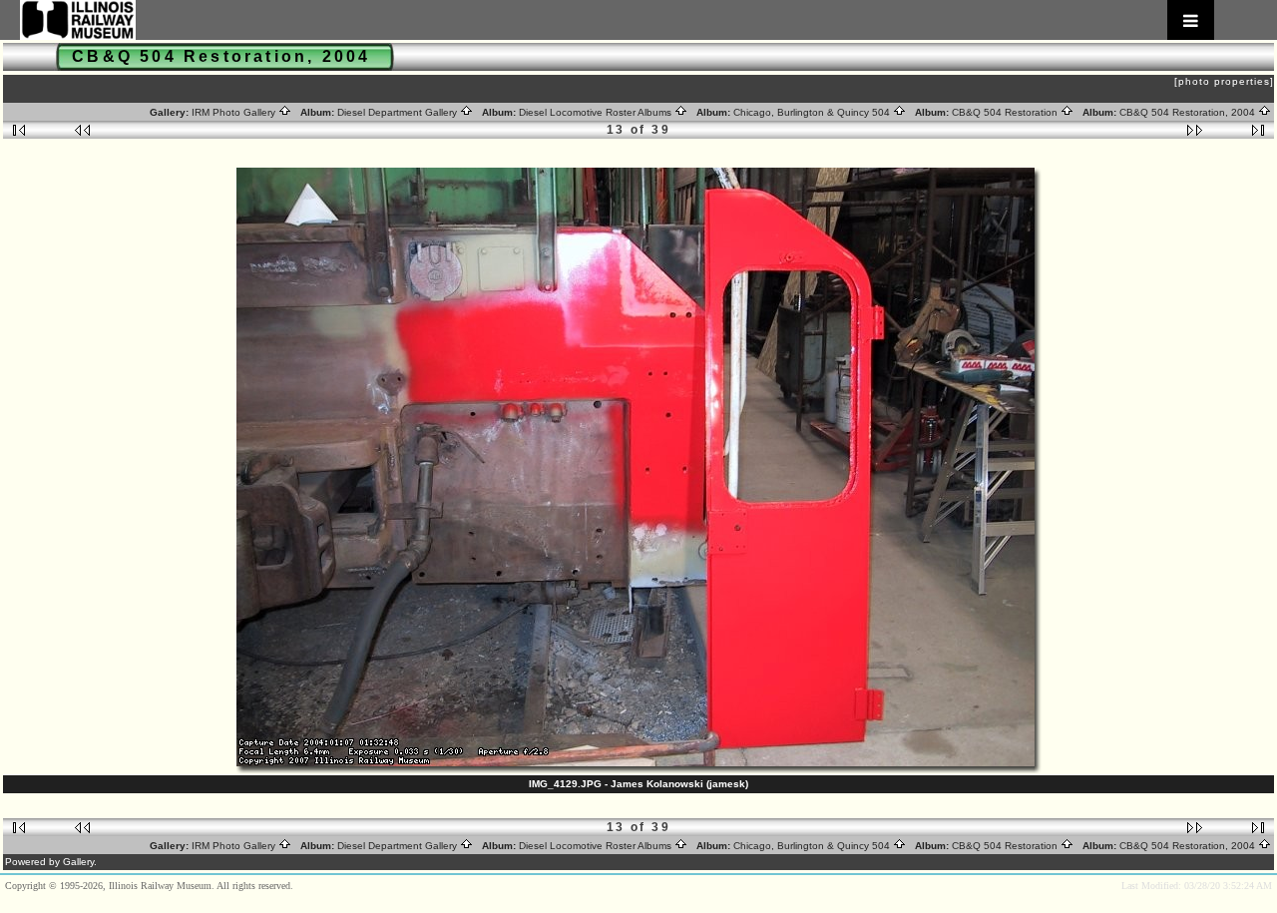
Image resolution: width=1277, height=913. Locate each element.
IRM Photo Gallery (235, 112)
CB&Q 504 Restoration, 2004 (1188, 112)
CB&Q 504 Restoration (1006, 112)
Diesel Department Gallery (398, 112)
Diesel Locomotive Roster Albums (596, 112)
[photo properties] (1224, 81)
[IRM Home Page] (617, 20)
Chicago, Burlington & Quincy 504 (813, 112)
